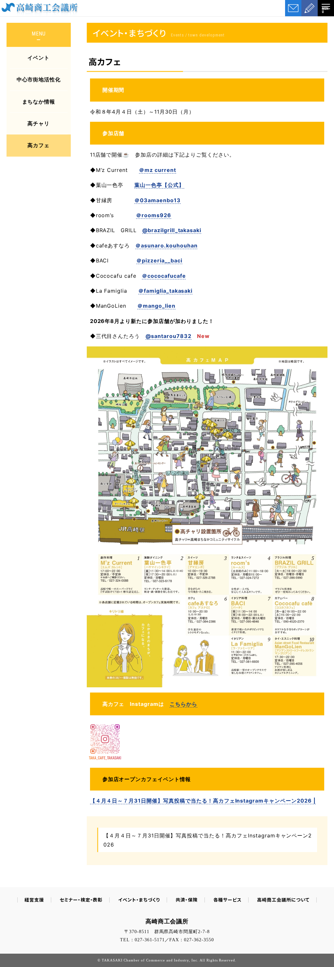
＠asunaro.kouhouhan (166, 245)
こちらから (183, 704)
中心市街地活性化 (39, 79)
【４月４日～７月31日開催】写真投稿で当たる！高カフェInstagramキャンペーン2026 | (203, 800)
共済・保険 (186, 899)
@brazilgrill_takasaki (171, 230)
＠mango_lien (156, 305)
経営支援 (34, 899)
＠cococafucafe (164, 276)
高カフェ (38, 145)
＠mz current (157, 170)
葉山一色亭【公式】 (159, 185)
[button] (326, 8)
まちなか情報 (38, 101)
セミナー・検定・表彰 (81, 899)
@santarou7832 (168, 336)
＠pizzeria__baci (159, 260)
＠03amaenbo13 (157, 200)
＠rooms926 (153, 215)
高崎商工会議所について (283, 899)
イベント (38, 57)
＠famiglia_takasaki (165, 290)
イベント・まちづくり (139, 899)
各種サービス (227, 899)
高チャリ (38, 123)
